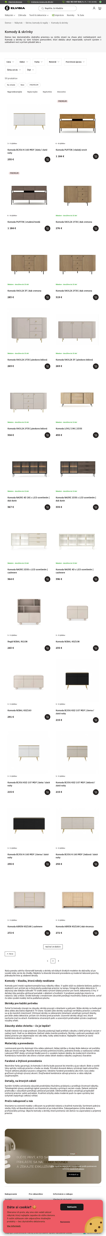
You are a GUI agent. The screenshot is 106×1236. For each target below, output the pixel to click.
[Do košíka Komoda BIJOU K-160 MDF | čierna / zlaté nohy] (47, 864)
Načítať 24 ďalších (53, 947)
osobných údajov (77, 1169)
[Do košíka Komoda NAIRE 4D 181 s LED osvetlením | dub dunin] (47, 507)
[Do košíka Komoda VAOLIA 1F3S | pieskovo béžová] (47, 366)
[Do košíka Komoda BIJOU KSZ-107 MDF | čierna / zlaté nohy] (96, 720)
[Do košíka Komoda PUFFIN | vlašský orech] (96, 156)
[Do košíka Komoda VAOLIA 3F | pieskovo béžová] (96, 366)
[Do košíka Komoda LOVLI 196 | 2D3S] (96, 435)
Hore (11, 954)
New (22, 85)
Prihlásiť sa (73, 1174)
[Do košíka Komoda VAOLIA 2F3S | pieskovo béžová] (47, 435)
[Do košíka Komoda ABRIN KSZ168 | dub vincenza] (96, 933)
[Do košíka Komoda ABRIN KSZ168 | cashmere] (47, 933)
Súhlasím (72, 1207)
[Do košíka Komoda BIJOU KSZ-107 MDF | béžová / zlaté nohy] (96, 792)
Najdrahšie (47, 92)
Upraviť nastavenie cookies (60, 1233)
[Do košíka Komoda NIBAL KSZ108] (96, 648)
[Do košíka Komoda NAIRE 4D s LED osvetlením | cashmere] (96, 579)
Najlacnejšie (32, 92)
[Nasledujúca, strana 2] (53, 961)
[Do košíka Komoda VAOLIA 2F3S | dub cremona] (96, 297)
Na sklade (11, 85)
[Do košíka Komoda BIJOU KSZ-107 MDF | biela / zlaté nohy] (47, 792)
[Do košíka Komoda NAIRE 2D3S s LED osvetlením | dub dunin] (96, 507)
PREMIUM (34, 85)
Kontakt (8, 1199)
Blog (31, 1199)
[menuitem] (10, 15)
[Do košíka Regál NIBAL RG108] (47, 648)
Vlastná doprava (15, 2)
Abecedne (61, 92)
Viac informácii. (14, 1226)
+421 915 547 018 (81, 2)
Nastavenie (65, 1222)
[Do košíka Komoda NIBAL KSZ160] (47, 717)
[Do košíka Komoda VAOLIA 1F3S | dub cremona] (96, 228)
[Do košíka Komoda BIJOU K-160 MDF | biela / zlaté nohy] (47, 159)
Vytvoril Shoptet (94, 1233)
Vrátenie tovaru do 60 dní (42, 2)
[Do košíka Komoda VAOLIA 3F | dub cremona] (47, 297)
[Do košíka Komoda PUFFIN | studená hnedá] (47, 228)
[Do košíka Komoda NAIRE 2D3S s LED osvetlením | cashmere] (47, 579)
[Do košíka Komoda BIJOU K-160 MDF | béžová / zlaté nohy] (96, 864)
